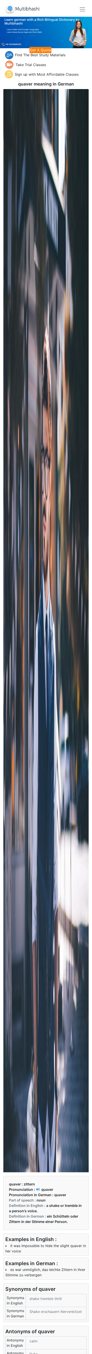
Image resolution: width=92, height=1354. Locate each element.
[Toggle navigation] (82, 9)
